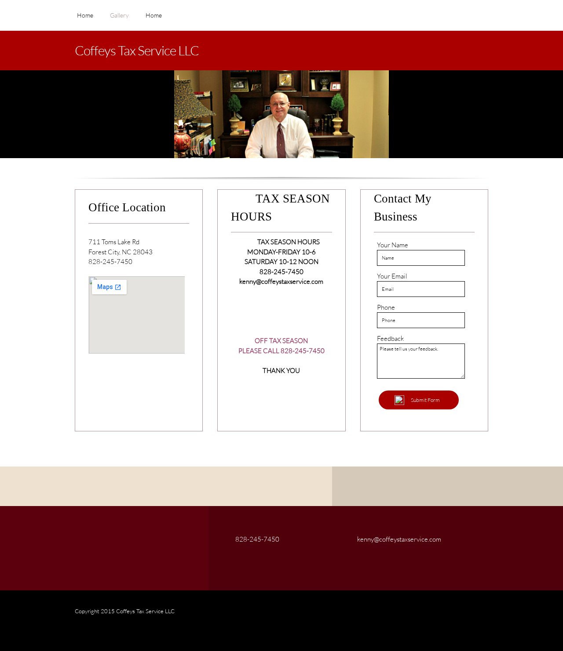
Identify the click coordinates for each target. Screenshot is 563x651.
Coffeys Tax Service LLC (137, 50)
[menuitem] (85, 20)
